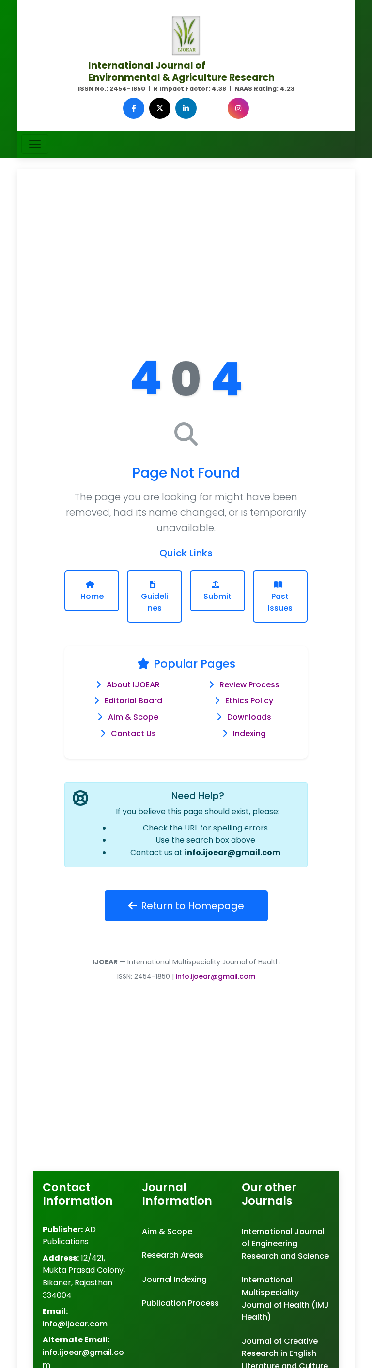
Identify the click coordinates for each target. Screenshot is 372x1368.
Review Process (249, 684)
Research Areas (172, 1255)
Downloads (249, 717)
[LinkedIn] (186, 108)
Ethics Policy (249, 700)
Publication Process (180, 1303)
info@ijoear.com (75, 1323)
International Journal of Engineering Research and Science (285, 1244)
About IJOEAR (133, 684)
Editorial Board (133, 700)
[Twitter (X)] (159, 108)
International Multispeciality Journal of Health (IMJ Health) (285, 1298)
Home (92, 596)
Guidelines (154, 602)
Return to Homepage (192, 906)
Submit (217, 596)
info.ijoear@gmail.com (232, 852)
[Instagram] (238, 108)
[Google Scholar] (212, 108)
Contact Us (133, 733)
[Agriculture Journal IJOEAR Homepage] (186, 35)
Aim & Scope (133, 717)
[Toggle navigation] (34, 144)
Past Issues (280, 602)
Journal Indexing (174, 1279)
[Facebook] (133, 108)
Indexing (249, 733)
